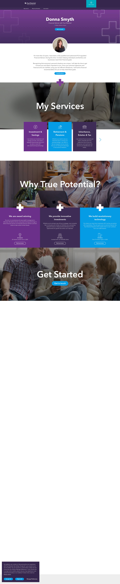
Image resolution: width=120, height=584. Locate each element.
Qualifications (60, 73)
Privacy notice (7, 574)
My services (26, 8)
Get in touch (60, 29)
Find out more (20, 243)
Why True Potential (36, 8)
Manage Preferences (32, 579)
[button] (20, 139)
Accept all (8, 579)
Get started (46, 8)
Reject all (19, 579)
